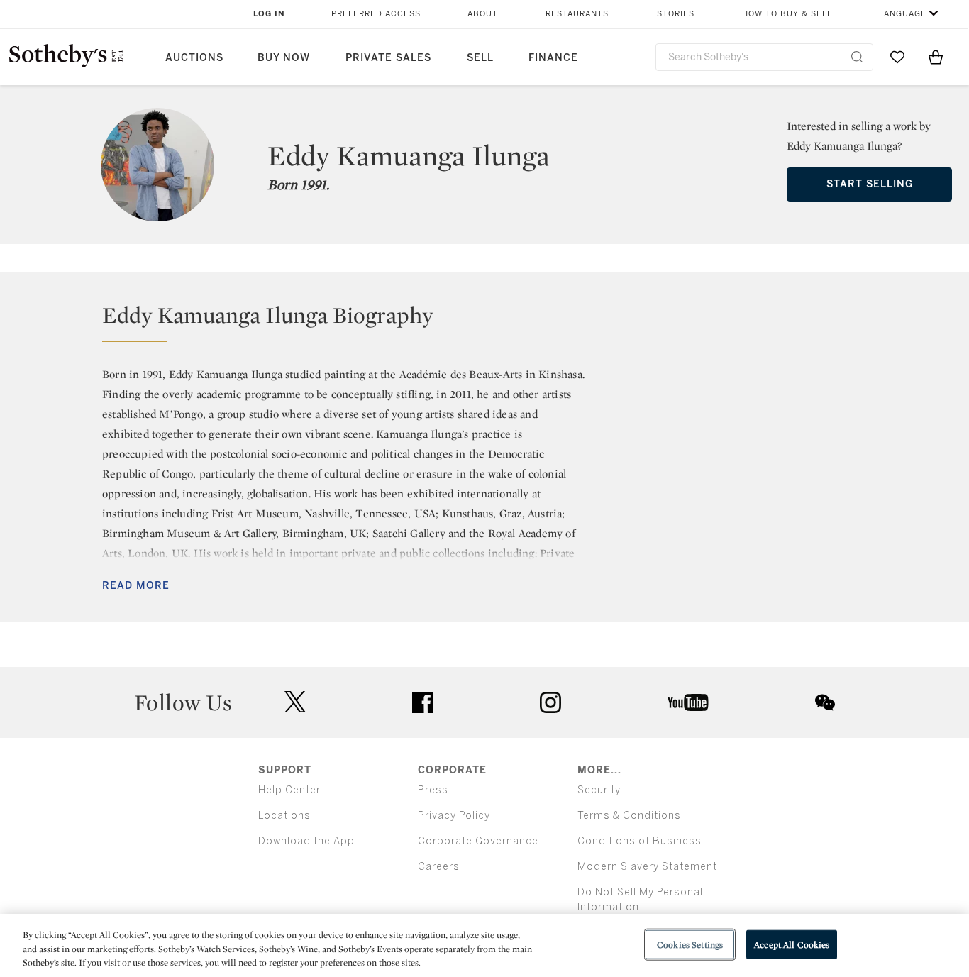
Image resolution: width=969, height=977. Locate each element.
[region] (484, 945)
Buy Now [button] (284, 58)
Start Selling (869, 184)
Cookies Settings (690, 944)
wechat (825, 702)
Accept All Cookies (791, 944)
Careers (439, 867)
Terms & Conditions (629, 816)
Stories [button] (675, 13)
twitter (295, 702)
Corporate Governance (478, 841)
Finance (553, 58)
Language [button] (902, 13)
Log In (269, 13)
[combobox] (764, 57)
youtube (688, 702)
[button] (484, 321)
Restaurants (577, 13)
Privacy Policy (454, 816)
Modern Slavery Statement (647, 867)
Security (599, 790)
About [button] (482, 13)
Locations (284, 816)
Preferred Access (376, 13)
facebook (422, 702)
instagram (550, 702)
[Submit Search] (857, 56)
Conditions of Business (639, 841)
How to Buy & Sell (787, 13)
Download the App (306, 841)
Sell (480, 58)
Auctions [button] (194, 58)
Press (433, 790)
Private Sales (388, 58)
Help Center (289, 790)
